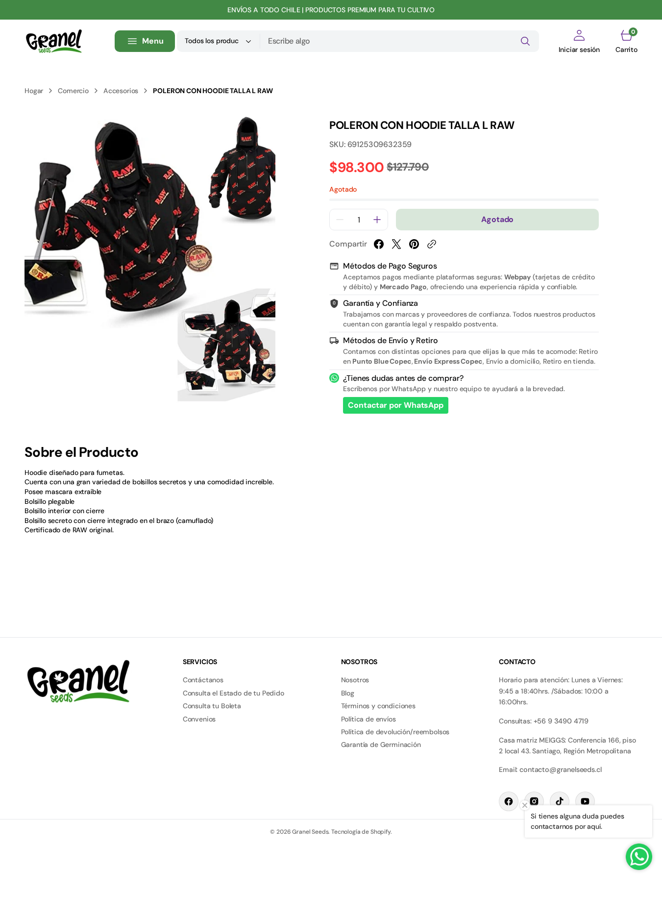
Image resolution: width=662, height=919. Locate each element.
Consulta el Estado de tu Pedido (233, 693)
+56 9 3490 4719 (561, 721)
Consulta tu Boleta (212, 705)
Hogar (34, 90)
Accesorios (120, 90)
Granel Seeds (310, 832)
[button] (579, 41)
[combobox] (399, 41)
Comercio (73, 90)
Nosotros (355, 679)
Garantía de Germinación (381, 744)
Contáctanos (203, 679)
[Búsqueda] (525, 41)
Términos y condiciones (378, 705)
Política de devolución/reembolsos (395, 731)
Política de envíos (368, 719)
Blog (347, 693)
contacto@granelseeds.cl (560, 769)
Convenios (199, 719)
